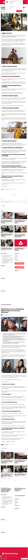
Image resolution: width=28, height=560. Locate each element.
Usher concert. (13, 350)
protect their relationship (5, 377)
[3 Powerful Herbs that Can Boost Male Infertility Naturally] (20, 243)
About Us (16, 255)
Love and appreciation (8, 441)
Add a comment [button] (5, 448)
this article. (3, 173)
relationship (13, 441)
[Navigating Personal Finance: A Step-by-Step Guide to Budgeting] (7, 228)
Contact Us (16, 502)
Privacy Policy (17, 505)
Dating (15, 487)
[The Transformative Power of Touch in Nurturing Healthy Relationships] (7, 455)
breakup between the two (5, 352)
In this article (3, 438)
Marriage (2, 487)
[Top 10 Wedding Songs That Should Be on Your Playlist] (7, 243)
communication (3, 441)
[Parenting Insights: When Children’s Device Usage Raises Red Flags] (20, 228)
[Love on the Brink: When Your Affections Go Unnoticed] (20, 469)
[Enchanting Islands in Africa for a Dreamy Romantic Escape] (20, 215)
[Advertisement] (7, 271)
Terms (15, 258)
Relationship (7, 487)
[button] (1, 2)
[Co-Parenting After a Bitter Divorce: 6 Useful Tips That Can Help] (7, 215)
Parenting (4, 487)
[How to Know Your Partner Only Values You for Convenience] (20, 483)
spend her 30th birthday (22, 345)
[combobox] (11, 8)
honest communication (10, 386)
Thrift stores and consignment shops (7, 78)
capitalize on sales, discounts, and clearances (18, 99)
